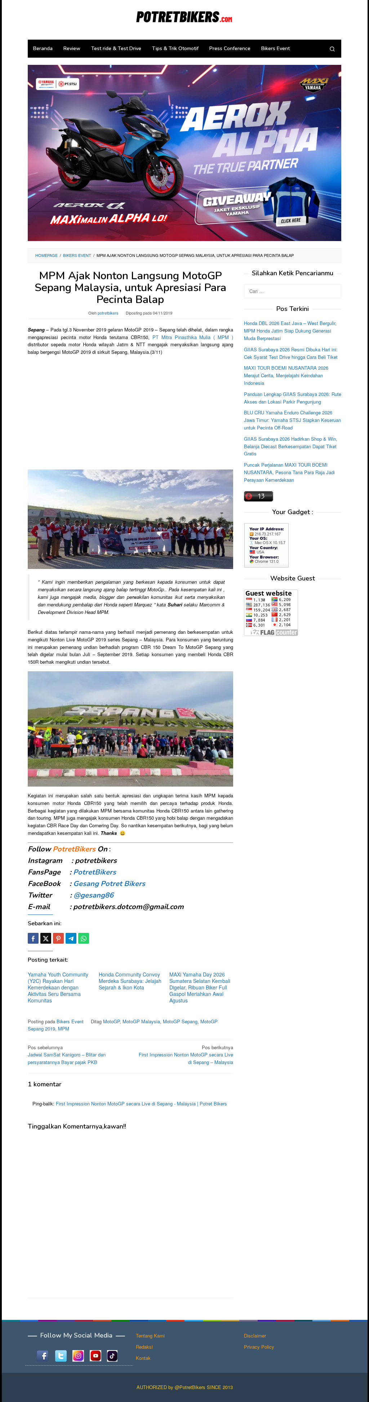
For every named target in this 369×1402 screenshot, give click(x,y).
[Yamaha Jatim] (184, 152)
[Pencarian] (332, 49)
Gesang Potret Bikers (109, 884)
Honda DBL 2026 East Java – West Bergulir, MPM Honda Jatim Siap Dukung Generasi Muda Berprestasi (290, 331)
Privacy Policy (259, 1346)
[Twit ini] (45, 938)
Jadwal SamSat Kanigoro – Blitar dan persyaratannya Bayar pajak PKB (67, 1055)
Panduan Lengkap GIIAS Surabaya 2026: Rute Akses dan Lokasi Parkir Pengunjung (292, 398)
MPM (63, 1028)
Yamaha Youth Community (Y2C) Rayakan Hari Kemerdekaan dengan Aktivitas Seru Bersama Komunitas (58, 987)
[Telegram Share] (71, 938)
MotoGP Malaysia (141, 1021)
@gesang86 (94, 895)
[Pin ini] (58, 938)
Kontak (143, 1357)
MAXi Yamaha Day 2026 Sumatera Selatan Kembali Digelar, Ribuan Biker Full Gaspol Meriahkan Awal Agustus (199, 987)
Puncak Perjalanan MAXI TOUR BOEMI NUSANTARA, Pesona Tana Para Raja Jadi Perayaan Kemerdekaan (289, 472)
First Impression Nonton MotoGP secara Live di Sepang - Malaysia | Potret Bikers (141, 1103)
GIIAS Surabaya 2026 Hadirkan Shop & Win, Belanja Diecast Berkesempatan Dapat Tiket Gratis (290, 446)
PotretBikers (94, 872)
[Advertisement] (130, 411)
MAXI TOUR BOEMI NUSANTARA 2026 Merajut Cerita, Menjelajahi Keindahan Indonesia (286, 375)
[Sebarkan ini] (33, 938)
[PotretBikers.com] (184, 15)
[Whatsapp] (83, 938)
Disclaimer (255, 1335)
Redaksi (144, 1346)
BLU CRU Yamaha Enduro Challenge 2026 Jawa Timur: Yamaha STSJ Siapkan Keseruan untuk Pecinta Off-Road (292, 420)
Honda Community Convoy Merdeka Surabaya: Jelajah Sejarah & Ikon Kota (130, 981)
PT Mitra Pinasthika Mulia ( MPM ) (192, 337)
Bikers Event (70, 1021)
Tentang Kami (150, 1335)
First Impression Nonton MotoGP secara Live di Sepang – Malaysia (186, 1055)
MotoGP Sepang (180, 1021)
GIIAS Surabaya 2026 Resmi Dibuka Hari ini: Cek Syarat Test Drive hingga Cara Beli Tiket (291, 353)
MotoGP (111, 1021)
